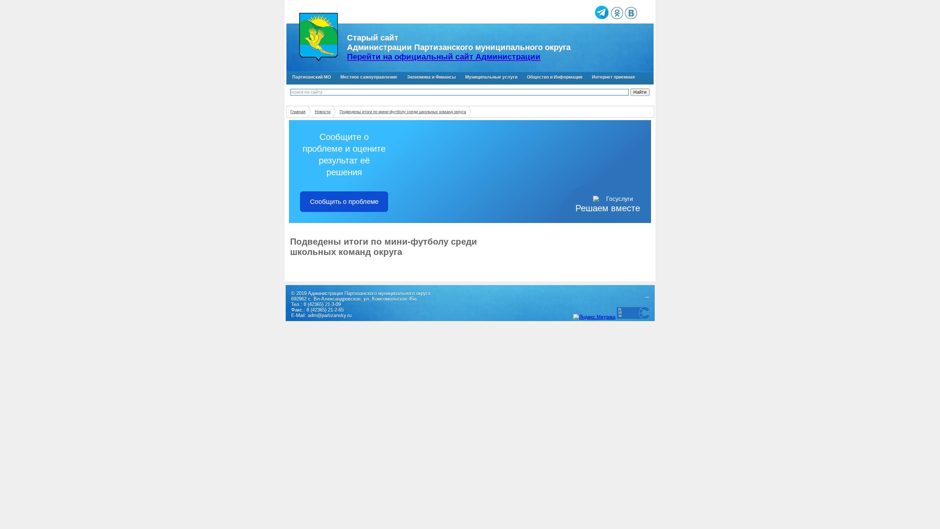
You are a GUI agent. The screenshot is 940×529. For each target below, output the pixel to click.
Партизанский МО (311, 77)
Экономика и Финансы (431, 77)
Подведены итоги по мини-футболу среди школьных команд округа (403, 111)
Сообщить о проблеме (344, 201)
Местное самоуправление (368, 77)
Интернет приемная (613, 77)
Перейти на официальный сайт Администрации (443, 56)
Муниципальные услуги (491, 77)
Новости (322, 111)
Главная (298, 111)
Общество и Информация (554, 77)
